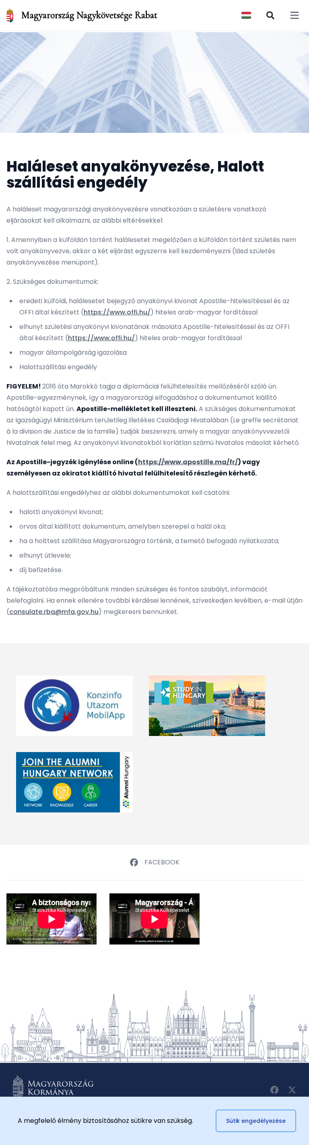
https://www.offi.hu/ (117, 312)
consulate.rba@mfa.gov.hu (54, 611)
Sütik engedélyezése (256, 1121)
